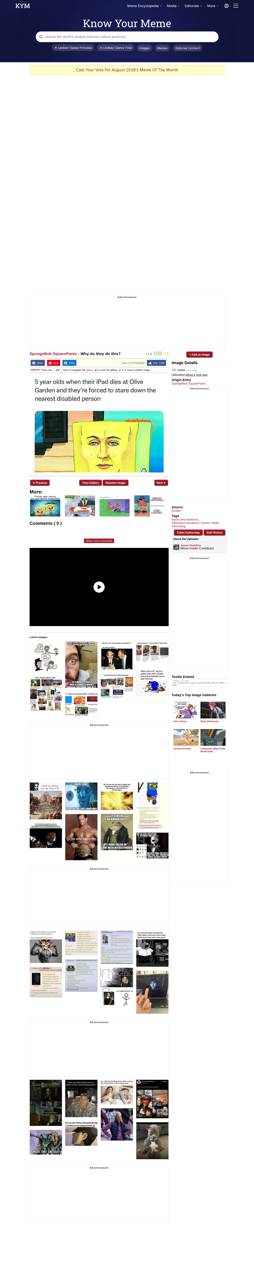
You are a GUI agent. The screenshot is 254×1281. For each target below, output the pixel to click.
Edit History (214, 532)
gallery (89, 370)
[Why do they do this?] (99, 424)
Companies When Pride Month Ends (212, 750)
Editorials (192, 6)
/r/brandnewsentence (185, 522)
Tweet (71, 363)
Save (55, 363)
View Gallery (90, 482)
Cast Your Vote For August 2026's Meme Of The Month (127, 70)
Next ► (161, 482)
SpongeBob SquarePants (53, 354)
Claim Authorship (188, 532)
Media (171, 6)
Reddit (176, 510)
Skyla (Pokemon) (209, 721)
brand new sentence (185, 519)
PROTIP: (36, 370)
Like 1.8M (158, 363)
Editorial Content (188, 48)
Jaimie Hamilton (191, 545)
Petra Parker (180, 721)
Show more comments (99, 540)
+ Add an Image (199, 354)
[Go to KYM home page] (22, 7)
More (211, 6)
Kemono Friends (182, 748)
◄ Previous (39, 482)
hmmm (205, 522)
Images (144, 48)
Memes (162, 48)
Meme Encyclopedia (143, 6)
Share (39, 363)
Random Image (115, 482)
